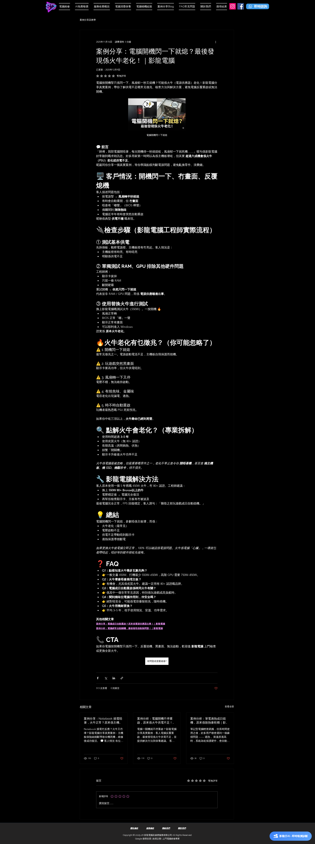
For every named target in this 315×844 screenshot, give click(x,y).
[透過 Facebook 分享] (97, 678)
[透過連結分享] (121, 678)
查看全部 (229, 706)
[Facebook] (240, 6)
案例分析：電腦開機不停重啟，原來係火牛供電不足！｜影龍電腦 (156, 721)
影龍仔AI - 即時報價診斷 (293, 836)
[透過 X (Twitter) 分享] (105, 678)
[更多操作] (216, 42)
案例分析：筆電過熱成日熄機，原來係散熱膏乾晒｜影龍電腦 (209, 721)
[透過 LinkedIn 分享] (113, 678)
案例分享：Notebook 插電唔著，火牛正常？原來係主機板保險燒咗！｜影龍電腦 (103, 721)
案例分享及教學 (88, 19)
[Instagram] (232, 6)
